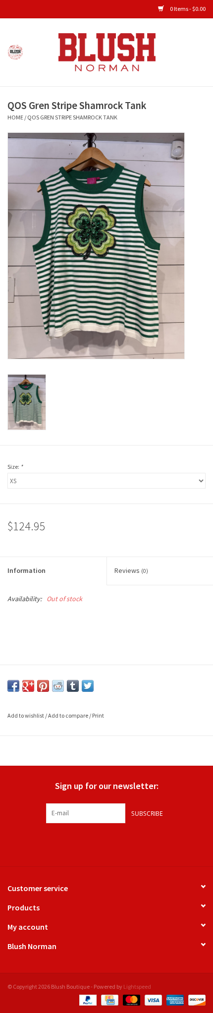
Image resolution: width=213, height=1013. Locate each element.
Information (26, 570)
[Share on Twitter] (88, 686)
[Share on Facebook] (13, 686)
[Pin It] (43, 686)
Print (98, 715)
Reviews (131, 570)
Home (15, 117)
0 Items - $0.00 (187, 8)
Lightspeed (137, 986)
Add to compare (68, 715)
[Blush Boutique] (122, 51)
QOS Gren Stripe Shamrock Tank (72, 117)
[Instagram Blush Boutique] (106, 843)
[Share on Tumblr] (73, 686)
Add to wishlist (25, 715)
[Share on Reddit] (58, 686)
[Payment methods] (87, 999)
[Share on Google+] (28, 686)
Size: (15, 466)
